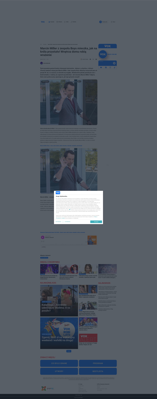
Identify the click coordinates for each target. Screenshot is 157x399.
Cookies (63, 218)
